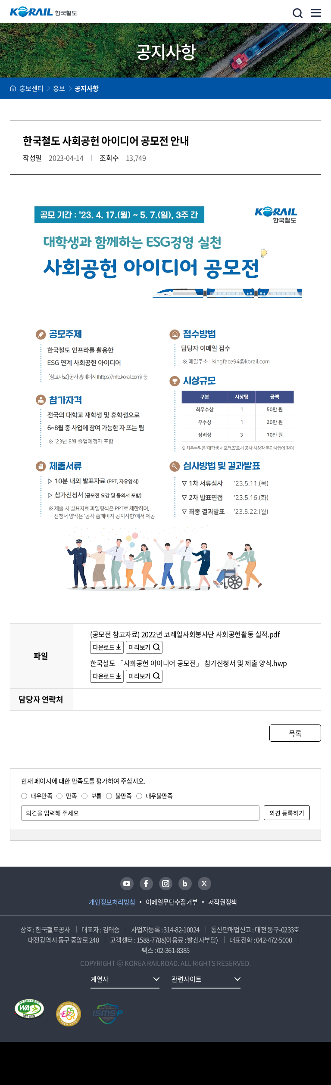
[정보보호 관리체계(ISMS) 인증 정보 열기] (108, 1014)
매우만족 (41, 795)
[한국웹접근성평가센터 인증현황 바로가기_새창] (29, 1014)
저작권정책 (222, 902)
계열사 (100, 979)
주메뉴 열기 (316, 13)
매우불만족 (159, 795)
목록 (295, 733)
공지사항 (87, 88)
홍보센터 (31, 88)
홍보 (59, 88)
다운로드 (103, 647)
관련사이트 (187, 979)
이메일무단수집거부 (172, 902)
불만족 (124, 795)
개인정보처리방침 (112, 902)
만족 (71, 795)
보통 (96, 795)
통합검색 (298, 13)
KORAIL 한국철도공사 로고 (43, 11)
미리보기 (139, 647)
